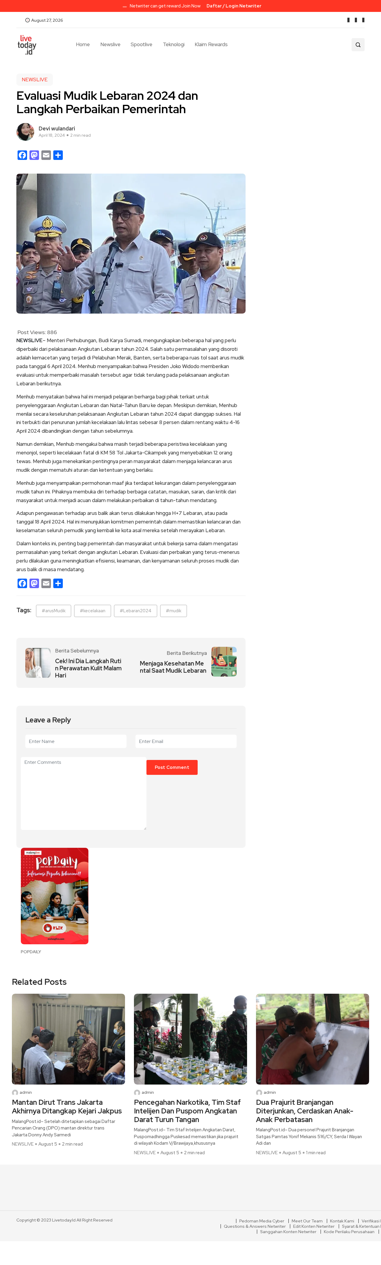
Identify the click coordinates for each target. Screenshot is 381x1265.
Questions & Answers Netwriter (255, 1226)
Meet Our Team (307, 1221)
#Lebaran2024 (136, 611)
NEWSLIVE (35, 79)
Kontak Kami (342, 1221)
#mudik (173, 611)
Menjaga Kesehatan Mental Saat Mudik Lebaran (173, 667)
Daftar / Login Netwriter (234, 6)
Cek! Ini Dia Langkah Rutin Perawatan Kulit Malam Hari (88, 668)
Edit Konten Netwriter (314, 1226)
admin (26, 1092)
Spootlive (141, 44)
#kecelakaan (92, 611)
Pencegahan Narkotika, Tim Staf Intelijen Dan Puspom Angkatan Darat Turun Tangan (187, 1111)
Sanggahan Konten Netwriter (288, 1232)
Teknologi (174, 44)
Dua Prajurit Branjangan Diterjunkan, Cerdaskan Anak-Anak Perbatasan (304, 1111)
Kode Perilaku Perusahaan (349, 1232)
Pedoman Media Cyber (261, 1221)
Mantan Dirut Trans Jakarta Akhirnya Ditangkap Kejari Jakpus (67, 1107)
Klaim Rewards (211, 44)
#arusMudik (53, 611)
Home (83, 44)
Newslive (110, 44)
